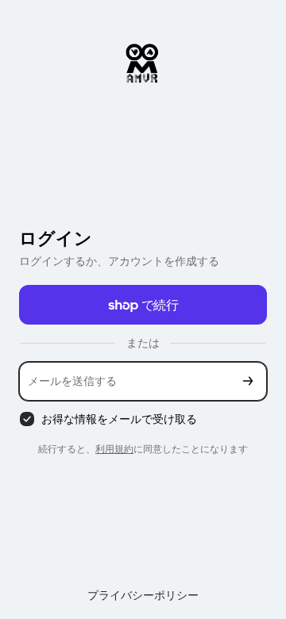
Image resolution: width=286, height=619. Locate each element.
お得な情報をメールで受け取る (119, 418)
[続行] (247, 381)
